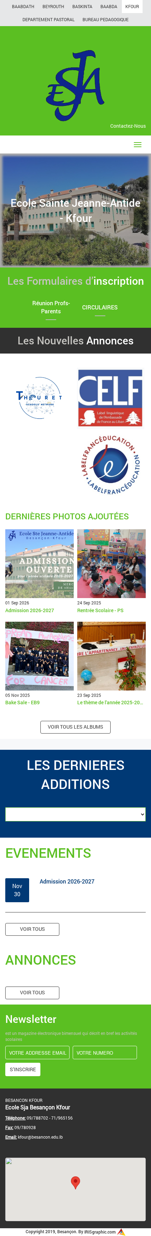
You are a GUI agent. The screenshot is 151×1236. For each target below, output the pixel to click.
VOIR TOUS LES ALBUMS (75, 726)
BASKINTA (82, 6)
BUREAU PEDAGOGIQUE (106, 19)
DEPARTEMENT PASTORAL (48, 19)
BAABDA (108, 6)
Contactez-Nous (128, 125)
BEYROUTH (53, 6)
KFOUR (132, 6)
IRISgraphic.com (100, 1232)
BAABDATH (23, 6)
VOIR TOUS (32, 929)
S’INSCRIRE (23, 1069)
